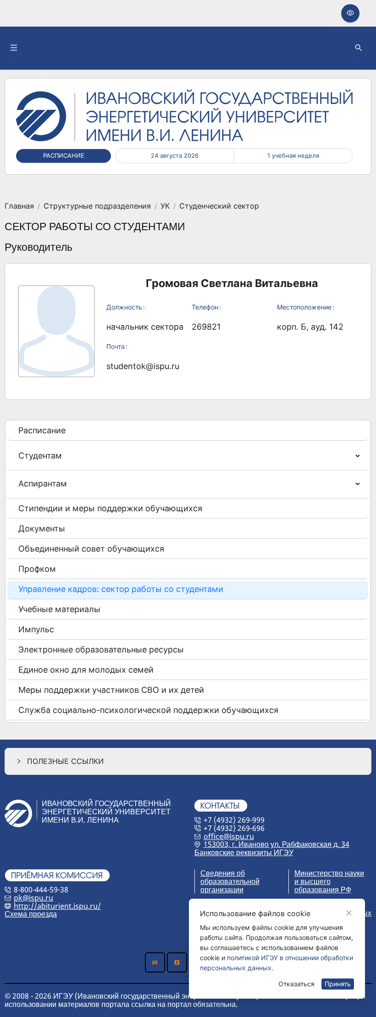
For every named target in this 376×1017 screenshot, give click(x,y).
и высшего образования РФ (322, 885)
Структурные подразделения (97, 206)
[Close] (349, 913)
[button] (188, 761)
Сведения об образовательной (230, 877)
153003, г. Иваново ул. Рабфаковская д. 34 (276, 844)
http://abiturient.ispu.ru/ (57, 906)
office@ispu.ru (229, 836)
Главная (19, 206)
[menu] (188, 571)
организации (221, 889)
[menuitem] (187, 431)
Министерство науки (329, 873)
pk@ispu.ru (33, 898)
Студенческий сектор (219, 206)
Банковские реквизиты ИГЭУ (243, 852)
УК (165, 206)
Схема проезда (31, 914)
